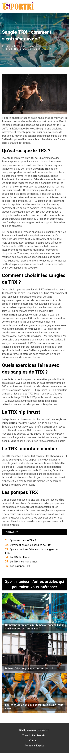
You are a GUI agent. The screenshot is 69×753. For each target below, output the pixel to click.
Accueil (6, 46)
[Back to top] (60, 744)
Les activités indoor (25, 46)
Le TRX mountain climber (21, 561)
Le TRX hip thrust (17, 557)
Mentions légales (34, 745)
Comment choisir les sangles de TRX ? (29, 544)
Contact (34, 740)
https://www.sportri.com (35, 730)
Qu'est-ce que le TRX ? (20, 540)
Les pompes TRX (17, 566)
